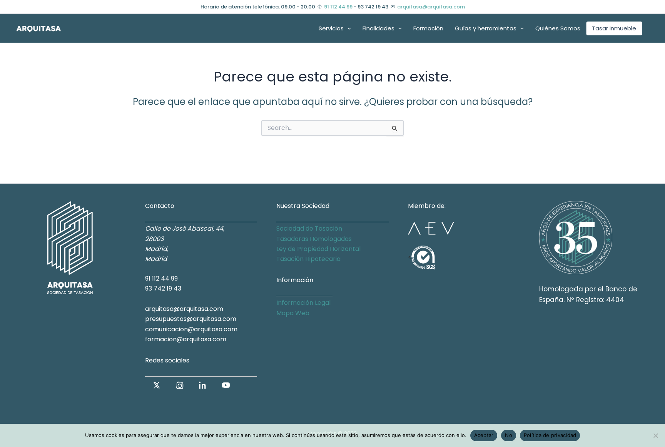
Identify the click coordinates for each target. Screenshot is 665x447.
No (508, 435)
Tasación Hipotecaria (308, 258)
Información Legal (303, 302)
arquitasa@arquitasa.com (431, 6)
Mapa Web (292, 313)
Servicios (331, 28)
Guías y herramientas (485, 28)
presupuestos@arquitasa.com (190, 318)
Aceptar (484, 435)
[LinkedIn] (203, 385)
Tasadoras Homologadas (314, 238)
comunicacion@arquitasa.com (191, 329)
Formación (428, 28)
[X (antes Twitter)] (157, 385)
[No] (655, 435)
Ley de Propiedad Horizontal (318, 248)
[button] (347, 28)
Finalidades (378, 28)
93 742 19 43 (163, 288)
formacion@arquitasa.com (185, 339)
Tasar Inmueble (614, 28)
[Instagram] (180, 385)
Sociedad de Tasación (309, 228)
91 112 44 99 (338, 6)
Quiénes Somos (557, 28)
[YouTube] (226, 385)
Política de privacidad (550, 435)
